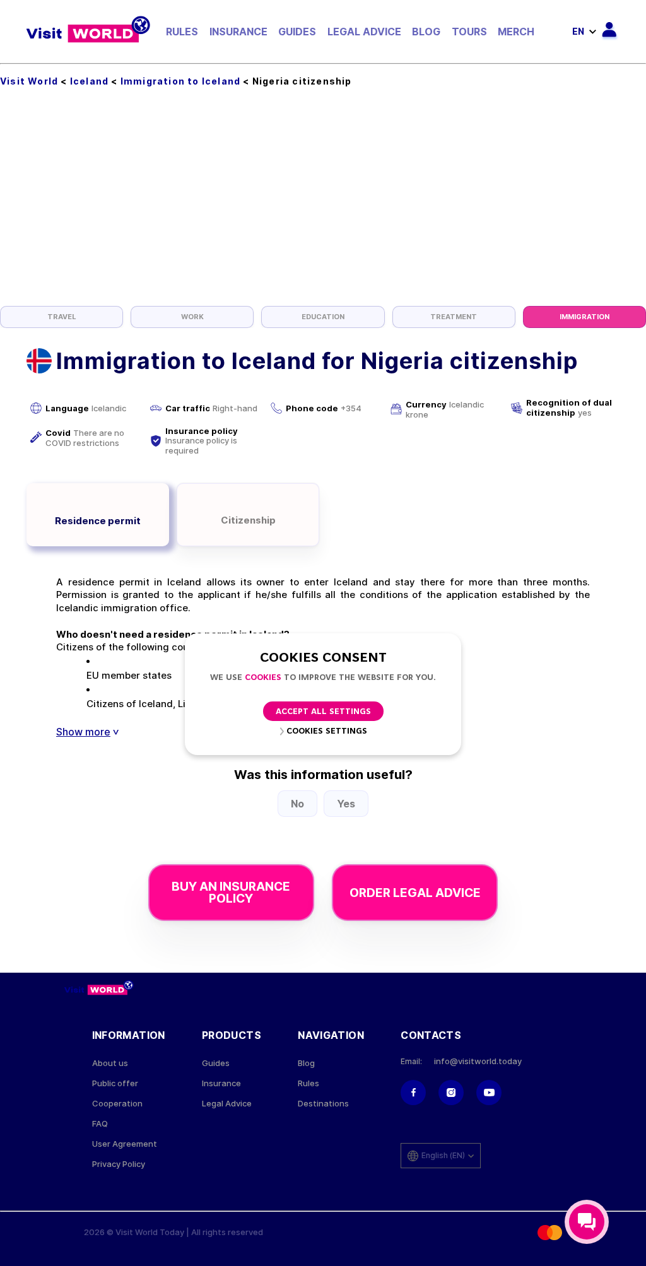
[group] (61, 317)
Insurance (238, 31)
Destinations (323, 1103)
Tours (469, 31)
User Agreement (124, 1144)
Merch (516, 31)
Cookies (263, 678)
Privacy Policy (118, 1164)
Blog (426, 31)
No (297, 803)
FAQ (100, 1124)
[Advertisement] (323, 211)
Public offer (115, 1083)
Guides (297, 31)
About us (110, 1063)
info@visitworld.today (478, 1061)
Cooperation (117, 1103)
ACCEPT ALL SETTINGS (323, 712)
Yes (346, 803)
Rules (182, 31)
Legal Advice (364, 31)
